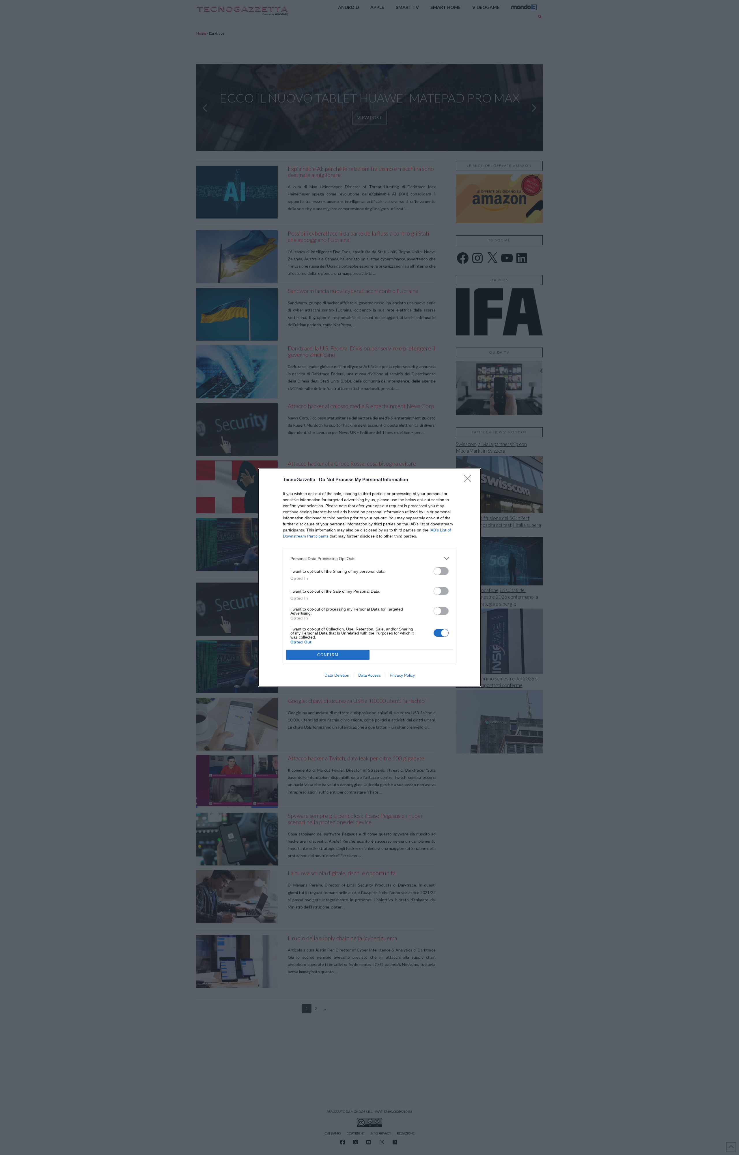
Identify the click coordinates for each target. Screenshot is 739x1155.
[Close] (469, 480)
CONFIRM (328, 655)
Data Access (369, 675)
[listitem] (369, 558)
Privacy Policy (402, 675)
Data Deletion (336, 675)
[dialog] (369, 577)
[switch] (441, 571)
